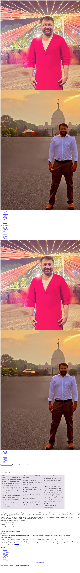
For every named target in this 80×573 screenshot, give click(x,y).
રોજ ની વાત (5, 214)
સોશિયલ (5, 212)
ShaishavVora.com (7, 565)
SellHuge (27, 565)
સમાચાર (4, 215)
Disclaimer (5, 223)
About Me (5, 211)
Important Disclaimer (4, 225)
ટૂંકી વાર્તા (5, 220)
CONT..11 (16, 544)
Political (4, 216)
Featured (4, 551)
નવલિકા (4, 219)
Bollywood (5, 217)
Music (4, 221)
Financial (5, 218)
